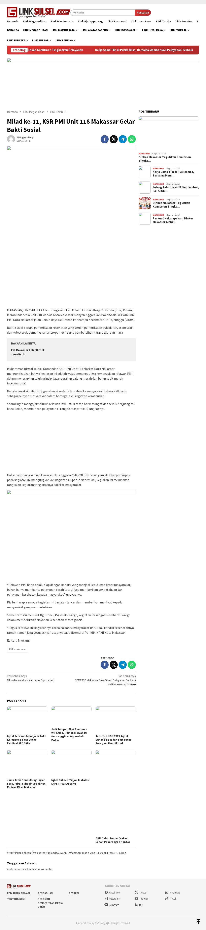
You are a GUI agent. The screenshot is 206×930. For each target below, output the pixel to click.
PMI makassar (17, 649)
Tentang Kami (16, 899)
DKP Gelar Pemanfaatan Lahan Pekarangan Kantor (113, 840)
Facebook (114, 892)
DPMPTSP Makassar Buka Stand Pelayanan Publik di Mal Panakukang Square (105, 680)
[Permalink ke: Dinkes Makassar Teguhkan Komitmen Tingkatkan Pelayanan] (169, 133)
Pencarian (143, 12)
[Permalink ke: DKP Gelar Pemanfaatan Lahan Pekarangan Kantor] (116, 792)
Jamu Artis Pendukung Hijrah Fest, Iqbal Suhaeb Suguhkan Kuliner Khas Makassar (26, 783)
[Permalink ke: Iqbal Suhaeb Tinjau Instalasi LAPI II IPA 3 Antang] (71, 763)
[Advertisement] (71, 277)
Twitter (143, 892)
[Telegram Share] (123, 139)
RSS (141, 905)
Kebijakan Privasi (18, 893)
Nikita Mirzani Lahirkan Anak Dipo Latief (30, 678)
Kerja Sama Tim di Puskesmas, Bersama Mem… (173, 173)
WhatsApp (175, 892)
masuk (25, 869)
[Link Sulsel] (38, 12)
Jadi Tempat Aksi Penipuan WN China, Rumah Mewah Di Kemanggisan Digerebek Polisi (69, 734)
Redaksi (74, 893)
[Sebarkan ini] (105, 139)
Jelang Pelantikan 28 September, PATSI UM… (176, 189)
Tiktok (173, 898)
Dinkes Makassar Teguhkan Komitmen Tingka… (165, 159)
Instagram (114, 898)
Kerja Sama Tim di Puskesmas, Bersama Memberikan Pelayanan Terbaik (131, 50)
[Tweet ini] (114, 139)
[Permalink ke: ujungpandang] (11, 139)
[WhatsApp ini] (132, 139)
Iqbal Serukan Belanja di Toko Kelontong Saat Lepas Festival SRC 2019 (26, 739)
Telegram (114, 905)
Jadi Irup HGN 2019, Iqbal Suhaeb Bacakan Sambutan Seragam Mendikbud (114, 739)
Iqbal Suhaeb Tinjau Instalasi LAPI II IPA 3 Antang (70, 781)
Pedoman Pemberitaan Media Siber (50, 903)
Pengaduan (45, 893)
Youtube (143, 898)
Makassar (144, 153)
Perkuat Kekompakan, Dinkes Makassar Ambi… (173, 220)
